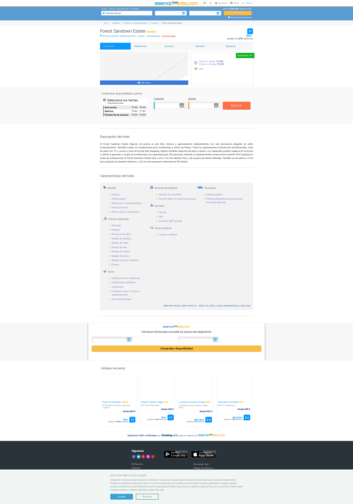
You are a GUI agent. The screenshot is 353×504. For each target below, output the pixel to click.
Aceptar (121, 496)
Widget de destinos (203, 468)
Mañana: (109, 111)
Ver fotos (145, 82)
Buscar (238, 13)
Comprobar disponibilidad (176, 348)
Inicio (106, 23)
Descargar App (201, 464)
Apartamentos (123, 8)
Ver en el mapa (168, 36)
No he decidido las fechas (241, 17)
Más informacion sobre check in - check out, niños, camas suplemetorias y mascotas (207, 305)
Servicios (169, 46)
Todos (104, 8)
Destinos (136, 467)
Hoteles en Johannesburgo (135, 23)
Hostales (135, 8)
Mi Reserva (137, 464)
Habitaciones (140, 46)
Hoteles (112, 8)
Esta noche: (111, 107)
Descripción (109, 46)
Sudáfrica (116, 23)
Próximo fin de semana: (117, 114)
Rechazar (147, 496)
